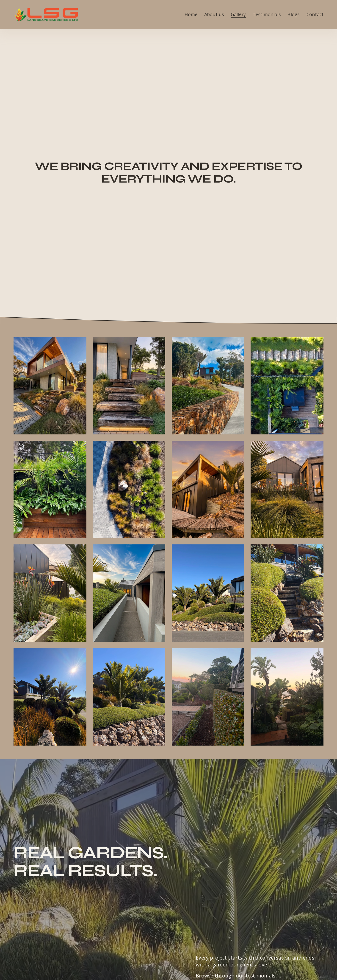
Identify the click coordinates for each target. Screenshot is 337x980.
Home (191, 14)
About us (214, 14)
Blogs (293, 14)
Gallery (238, 14)
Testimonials (267, 14)
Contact (315, 14)
